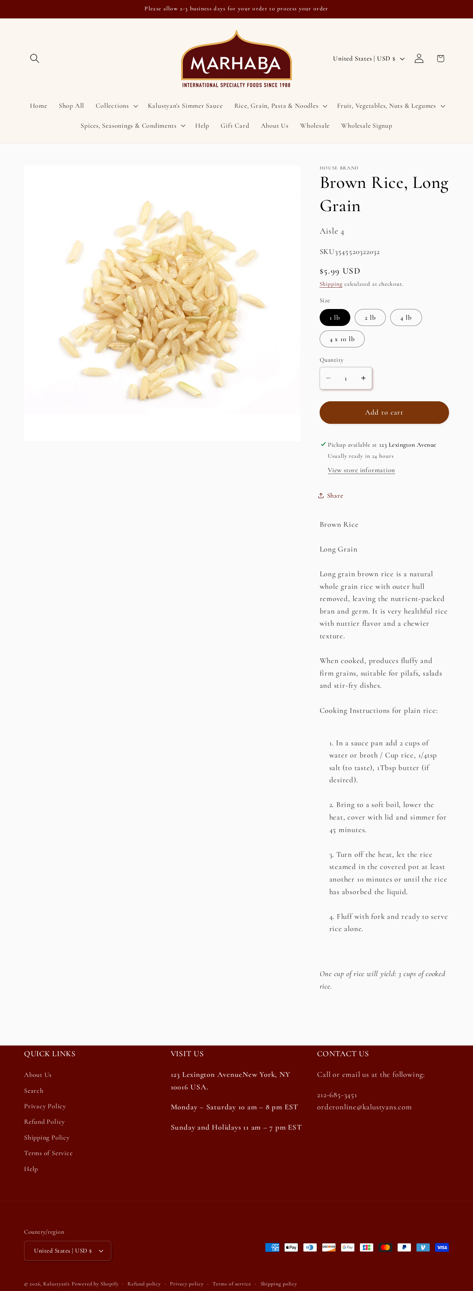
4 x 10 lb (342, 338)
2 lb (370, 317)
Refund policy (144, 1283)
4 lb (406, 317)
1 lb (335, 317)
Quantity (332, 359)
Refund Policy (44, 1122)
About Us (38, 1075)
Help (31, 1169)
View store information (361, 470)
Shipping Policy (47, 1137)
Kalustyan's (56, 1283)
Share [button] (335, 495)
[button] (34, 58)
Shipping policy (279, 1283)
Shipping (331, 284)
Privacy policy (187, 1283)
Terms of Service (48, 1153)
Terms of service (231, 1283)
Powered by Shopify (95, 1283)
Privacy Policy (45, 1106)
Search (34, 1090)
